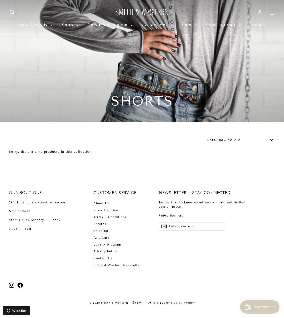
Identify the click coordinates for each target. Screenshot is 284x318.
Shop (68, 24)
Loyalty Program (107, 244)
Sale (187, 24)
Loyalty (257, 24)
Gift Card (101, 238)
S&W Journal (221, 24)
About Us (101, 203)
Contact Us (102, 258)
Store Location (105, 210)
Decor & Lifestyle (108, 24)
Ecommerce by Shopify (177, 302)
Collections (156, 24)
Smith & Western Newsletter (117, 265)
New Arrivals (33, 24)
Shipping (100, 231)
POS (149, 302)
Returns (99, 224)
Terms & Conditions (109, 217)
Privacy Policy (105, 251)
